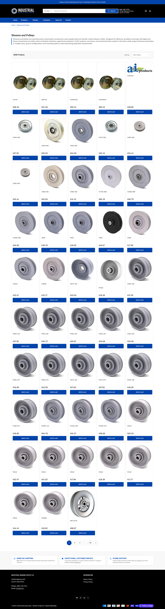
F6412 (15, 472)
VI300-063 (16, 183)
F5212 (72, 472)
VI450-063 (16, 137)
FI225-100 (130, 380)
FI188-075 (16, 426)
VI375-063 (102, 137)
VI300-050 (45, 192)
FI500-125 (16, 334)
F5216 (43, 472)
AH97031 (130, 76)
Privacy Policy (88, 582)
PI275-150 (73, 284)
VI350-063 (130, 137)
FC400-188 (74, 426)
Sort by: (127, 55)
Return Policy (87, 579)
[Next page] (96, 543)
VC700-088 (103, 192)
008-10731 (73, 520)
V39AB (43, 284)
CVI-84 (15, 99)
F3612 (15, 518)
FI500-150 (130, 284)
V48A (100, 238)
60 (90, 543)
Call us (139, 560)
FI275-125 (73, 380)
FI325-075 (16, 380)
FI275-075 (102, 380)
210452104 (74, 99)
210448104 (102, 99)
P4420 (101, 288)
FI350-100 (73, 334)
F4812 (101, 472)
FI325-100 (130, 334)
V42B (129, 238)
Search (112, 11)
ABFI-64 (44, 99)
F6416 (129, 426)
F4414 (129, 472)
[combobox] (85, 11)
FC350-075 (102, 426)
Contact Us (20, 588)
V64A (72, 238)
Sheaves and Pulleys (23, 25)
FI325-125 (102, 334)
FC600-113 (45, 426)
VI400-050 (73, 145)
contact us (77, 562)
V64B (43, 238)
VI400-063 (45, 145)
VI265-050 (73, 192)
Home (13, 25)
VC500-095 (17, 238)
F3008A (44, 518)
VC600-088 (131, 192)
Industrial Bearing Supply (24, 606)
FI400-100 (44, 334)
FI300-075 (45, 380)
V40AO (15, 284)
